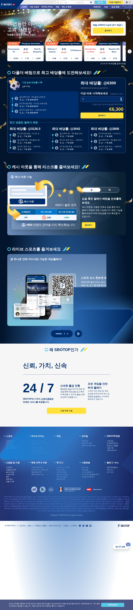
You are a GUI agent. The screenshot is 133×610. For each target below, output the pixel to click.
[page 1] (62, 333)
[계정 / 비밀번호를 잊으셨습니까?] (91, 2)
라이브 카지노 (47, 7)
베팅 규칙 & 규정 (55, 526)
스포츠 (24, 7)
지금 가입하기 (115, 2)
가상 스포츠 (34, 7)
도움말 (65, 526)
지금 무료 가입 (66, 411)
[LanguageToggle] (128, 2)
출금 (79, 394)
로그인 (100, 2)
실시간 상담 (120, 547)
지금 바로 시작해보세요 (94, 93)
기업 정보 (22, 526)
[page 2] (67, 333)
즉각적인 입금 (66, 389)
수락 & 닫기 (112, 605)
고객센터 (74, 526)
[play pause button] (78, 333)
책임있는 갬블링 (41, 526)
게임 (57, 7)
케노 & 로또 (66, 7)
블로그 (30, 526)
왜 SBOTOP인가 (10, 526)
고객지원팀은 (47, 399)
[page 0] (56, 333)
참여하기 (108, 30)
